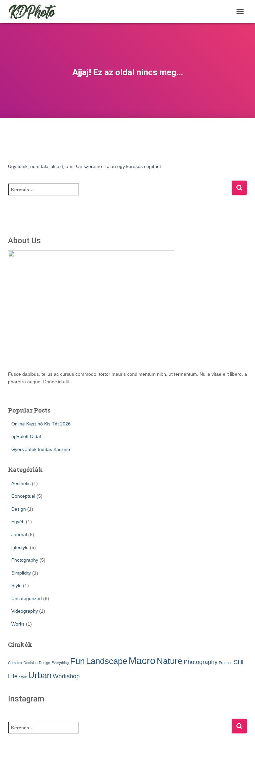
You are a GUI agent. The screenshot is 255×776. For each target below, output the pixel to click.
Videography (24, 611)
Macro (141, 660)
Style (16, 585)
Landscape (106, 661)
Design (18, 509)
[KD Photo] (34, 11)
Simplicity (21, 573)
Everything (60, 663)
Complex (15, 663)
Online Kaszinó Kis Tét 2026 (41, 423)
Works (18, 624)
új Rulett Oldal (26, 436)
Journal (19, 534)
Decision (31, 663)
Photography (24, 560)
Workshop (66, 676)
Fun (77, 661)
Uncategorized (26, 598)
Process (225, 663)
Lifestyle (20, 547)
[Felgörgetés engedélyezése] (241, 762)
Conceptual (23, 496)
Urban (39, 675)
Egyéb (18, 521)
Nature (169, 661)
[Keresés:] (119, 194)
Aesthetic (21, 483)
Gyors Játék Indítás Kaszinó (40, 449)
